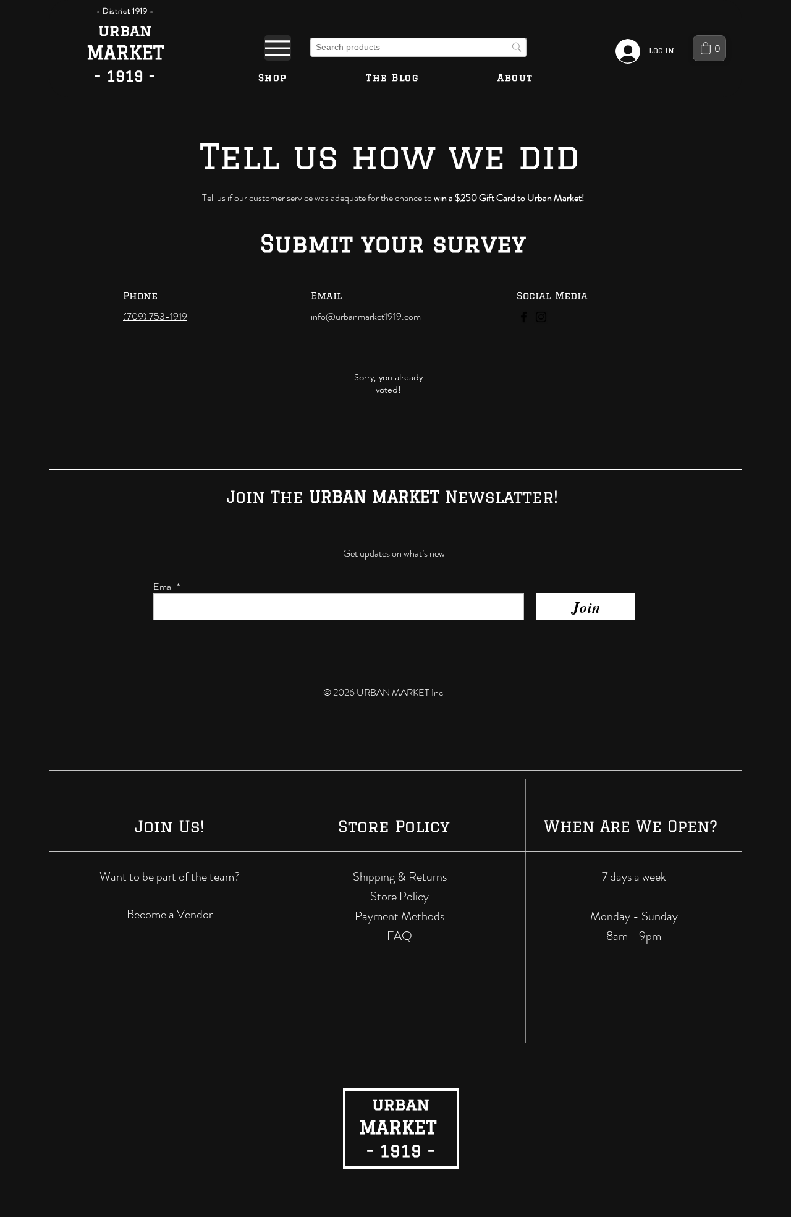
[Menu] (277, 48)
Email (164, 587)
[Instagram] (541, 317)
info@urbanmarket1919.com (366, 316)
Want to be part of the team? (169, 877)
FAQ (399, 936)
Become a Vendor (170, 914)
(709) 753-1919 (155, 316)
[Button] (125, 54)
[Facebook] (524, 317)
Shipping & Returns (400, 877)
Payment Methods (399, 916)
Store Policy (399, 896)
